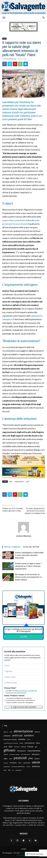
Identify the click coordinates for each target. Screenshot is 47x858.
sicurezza (7, 767)
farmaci (23, 747)
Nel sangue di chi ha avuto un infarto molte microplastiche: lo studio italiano (28, 577)
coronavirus (29, 743)
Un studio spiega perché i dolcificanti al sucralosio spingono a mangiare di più (35, 510)
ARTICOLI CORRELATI (12, 547)
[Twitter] (10, 64)
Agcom (6, 732)
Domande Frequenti (23, 855)
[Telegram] (25, 64)
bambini (29, 735)
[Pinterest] (15, 64)
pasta (10, 758)
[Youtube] (35, 840)
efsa (10, 746)
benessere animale (10, 739)
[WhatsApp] (20, 64)
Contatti (23, 849)
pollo (27, 481)
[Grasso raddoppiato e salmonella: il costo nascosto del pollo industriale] (8, 555)
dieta (38, 743)
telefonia (36, 766)
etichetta (16, 747)
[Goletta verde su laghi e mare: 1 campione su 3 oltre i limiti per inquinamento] (8, 566)
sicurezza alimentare (18, 766)
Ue (13, 770)
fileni (10, 481)
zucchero (19, 770)
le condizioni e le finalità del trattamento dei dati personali (21, 692)
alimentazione (23, 731)
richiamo (13, 763)
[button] (4, 18)
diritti (5, 747)
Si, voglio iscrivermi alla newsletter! (23, 707)
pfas (30, 758)
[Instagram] (17, 840)
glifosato (9, 750)
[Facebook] (4, 64)
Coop (21, 743)
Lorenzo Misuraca (10, 59)
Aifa (11, 732)
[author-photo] (23, 533)
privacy (6, 763)
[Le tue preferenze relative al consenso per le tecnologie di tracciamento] (35, 854)
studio (28, 766)
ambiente (7, 736)
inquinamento (19, 481)
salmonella (26, 763)
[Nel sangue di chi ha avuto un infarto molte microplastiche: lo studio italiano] (8, 577)
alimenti (37, 732)
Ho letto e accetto (21, 692)
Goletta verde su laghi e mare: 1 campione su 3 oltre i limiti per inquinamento (28, 566)
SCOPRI (23, 636)
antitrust (17, 735)
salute (36, 762)
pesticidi (20, 758)
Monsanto (36, 754)
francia (30, 746)
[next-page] (7, 585)
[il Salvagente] (23, 7)
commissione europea (11, 743)
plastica (36, 759)
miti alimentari (25, 754)
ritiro (19, 763)
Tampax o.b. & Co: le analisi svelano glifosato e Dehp (12, 509)
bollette (21, 739)
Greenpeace (21, 751)
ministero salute (14, 754)
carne (28, 739)
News (4, 38)
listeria (6, 754)
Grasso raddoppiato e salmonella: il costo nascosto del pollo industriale (29, 555)
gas (36, 747)
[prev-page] (3, 585)
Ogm (5, 758)
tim (9, 770)
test (5, 770)
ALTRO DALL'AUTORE (31, 547)
